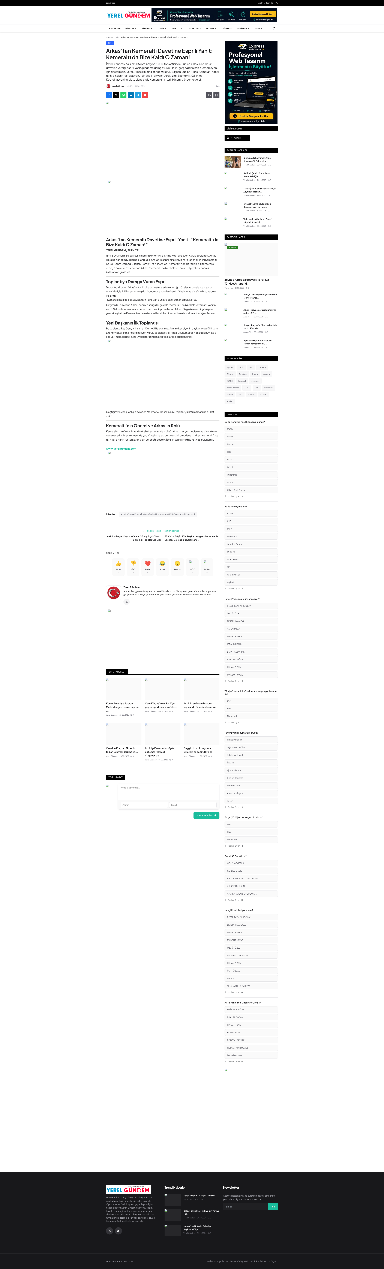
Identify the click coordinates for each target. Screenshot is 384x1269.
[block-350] (251, 82)
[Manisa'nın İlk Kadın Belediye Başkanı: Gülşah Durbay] (173, 1230)
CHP (251, 367)
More (257, 28)
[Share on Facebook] (109, 95)
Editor (185, 1199)
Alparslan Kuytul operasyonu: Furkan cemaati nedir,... (257, 342)
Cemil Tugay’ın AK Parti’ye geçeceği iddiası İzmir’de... (161, 705)
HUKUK (210, 28)
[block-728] (162, 207)
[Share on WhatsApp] (123, 95)
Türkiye (230, 374)
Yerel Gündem (131, 587)
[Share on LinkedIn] (131, 95)
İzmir (241, 367)
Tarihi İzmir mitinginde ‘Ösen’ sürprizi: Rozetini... (257, 221)
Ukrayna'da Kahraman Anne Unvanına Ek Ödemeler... (257, 159)
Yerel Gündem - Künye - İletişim (199, 1195)
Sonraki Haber (172, 531)
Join (273, 1206)
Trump (230, 394)
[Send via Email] (145, 95)
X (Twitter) (236, 137)
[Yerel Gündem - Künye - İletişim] (173, 1200)
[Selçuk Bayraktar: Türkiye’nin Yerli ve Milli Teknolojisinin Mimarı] (173, 1215)
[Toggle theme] (276, 3)
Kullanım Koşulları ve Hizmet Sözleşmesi (227, 1261)
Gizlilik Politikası (258, 1261)
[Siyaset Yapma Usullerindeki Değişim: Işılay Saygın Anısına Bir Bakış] (233, 208)
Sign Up (269, 3)
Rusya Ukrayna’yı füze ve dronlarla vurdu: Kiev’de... (260, 327)
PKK (256, 387)
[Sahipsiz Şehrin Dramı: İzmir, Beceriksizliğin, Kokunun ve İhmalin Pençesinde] (233, 177)
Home (109, 37)
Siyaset (230, 367)
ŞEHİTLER (242, 28)
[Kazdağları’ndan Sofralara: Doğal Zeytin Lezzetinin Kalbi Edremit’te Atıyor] (233, 193)
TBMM (230, 381)
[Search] (274, 28)
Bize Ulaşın (111, 3)
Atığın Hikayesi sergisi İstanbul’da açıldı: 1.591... (259, 311)
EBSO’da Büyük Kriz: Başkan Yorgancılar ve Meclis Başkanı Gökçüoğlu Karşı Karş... (191, 538)
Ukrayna (262, 367)
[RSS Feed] (126, 602)
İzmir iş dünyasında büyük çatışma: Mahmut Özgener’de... (159, 752)
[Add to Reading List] (216, 95)
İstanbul (242, 381)
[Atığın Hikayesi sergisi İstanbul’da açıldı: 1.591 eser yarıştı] (233, 314)
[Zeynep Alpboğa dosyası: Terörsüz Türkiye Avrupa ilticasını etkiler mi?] (251, 259)
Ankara (266, 374)
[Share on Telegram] (138, 95)
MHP (247, 387)
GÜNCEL (129, 28)
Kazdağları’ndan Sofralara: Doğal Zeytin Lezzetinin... (259, 190)
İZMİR (161, 28)
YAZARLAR (193, 28)
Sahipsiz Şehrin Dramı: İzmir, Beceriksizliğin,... (257, 175)
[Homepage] (129, 15)
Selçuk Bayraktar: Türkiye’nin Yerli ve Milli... (201, 1212)
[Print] (209, 95)
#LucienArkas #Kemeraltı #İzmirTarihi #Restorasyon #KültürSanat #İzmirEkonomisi (158, 514)
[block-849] (214, 16)
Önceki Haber (154, 531)
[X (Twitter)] (109, 1230)
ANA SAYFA (114, 28)
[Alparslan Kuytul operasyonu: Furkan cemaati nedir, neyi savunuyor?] (233, 345)
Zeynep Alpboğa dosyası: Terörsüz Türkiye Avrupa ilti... (247, 281)
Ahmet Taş (247, 301)
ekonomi (255, 381)
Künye (272, 1261)
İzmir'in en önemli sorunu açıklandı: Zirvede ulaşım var (200, 705)
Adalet (229, 401)
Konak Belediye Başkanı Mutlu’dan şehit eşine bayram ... (122, 707)
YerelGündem (233, 387)
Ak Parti (263, 394)
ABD (240, 394)
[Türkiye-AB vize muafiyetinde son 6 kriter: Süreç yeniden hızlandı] (233, 299)
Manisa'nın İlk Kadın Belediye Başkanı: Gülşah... (197, 1228)
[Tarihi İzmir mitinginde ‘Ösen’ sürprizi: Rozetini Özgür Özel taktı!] (233, 223)
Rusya (255, 374)
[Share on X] (116, 95)
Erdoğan (243, 374)
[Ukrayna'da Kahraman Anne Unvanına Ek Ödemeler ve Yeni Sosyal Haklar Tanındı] (233, 162)
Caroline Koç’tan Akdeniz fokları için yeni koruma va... (122, 750)
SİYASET (146, 28)
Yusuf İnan (229, 288)
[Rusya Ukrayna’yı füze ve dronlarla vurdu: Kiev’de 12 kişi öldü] (233, 329)
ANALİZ (176, 28)
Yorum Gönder (204, 815)
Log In (260, 3)
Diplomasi (268, 387)
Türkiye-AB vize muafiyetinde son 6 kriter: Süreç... (260, 296)
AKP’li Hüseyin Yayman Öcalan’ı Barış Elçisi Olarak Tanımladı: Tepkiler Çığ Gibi (134, 538)
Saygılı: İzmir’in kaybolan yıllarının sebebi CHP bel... (199, 750)
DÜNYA (226, 28)
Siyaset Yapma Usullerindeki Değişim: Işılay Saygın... (257, 205)
